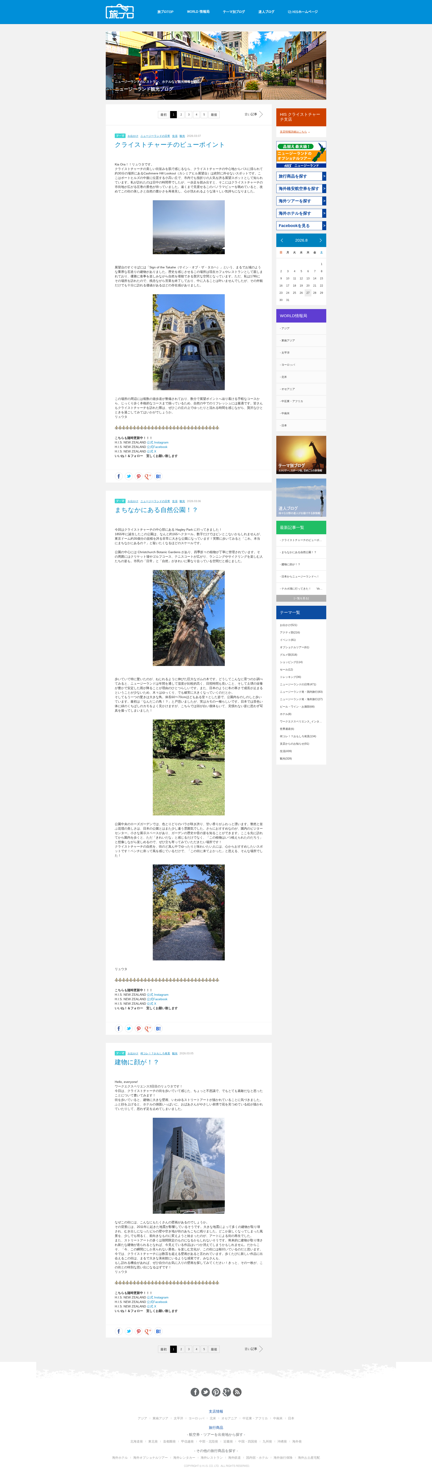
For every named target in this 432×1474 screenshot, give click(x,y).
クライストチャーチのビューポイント (170, 144)
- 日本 (283, 425)
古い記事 (251, 114)
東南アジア (160, 1418)
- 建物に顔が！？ (290, 564)
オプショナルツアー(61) (294, 647)
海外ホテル (120, 1457)
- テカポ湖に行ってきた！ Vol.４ (302, 588)
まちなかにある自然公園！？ (156, 509)
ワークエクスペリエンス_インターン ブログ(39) (303, 721)
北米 (213, 1418)
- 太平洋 (285, 352)
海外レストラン (212, 1457)
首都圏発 (169, 1441)
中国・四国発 (247, 1441)
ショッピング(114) (291, 662)
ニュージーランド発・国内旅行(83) (301, 691)
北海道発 (136, 1441)
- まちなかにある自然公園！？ (298, 552)
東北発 (153, 1441)
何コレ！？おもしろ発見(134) (298, 736)
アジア (142, 1418)
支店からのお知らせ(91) (294, 743)
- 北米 (283, 377)
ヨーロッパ (196, 1418)
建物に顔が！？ (137, 1062)
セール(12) (286, 669)
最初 (163, 114)
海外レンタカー (184, 1457)
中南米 (278, 1418)
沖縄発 (282, 1441)
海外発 (297, 1441)
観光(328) (286, 758)
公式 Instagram (158, 442)
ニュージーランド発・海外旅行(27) (301, 699)
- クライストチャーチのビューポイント (303, 540)
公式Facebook (157, 447)
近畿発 (228, 1441)
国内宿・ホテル (257, 1457)
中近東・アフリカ (255, 1418)
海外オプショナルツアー (150, 1457)
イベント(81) (288, 639)
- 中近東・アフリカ (291, 401)
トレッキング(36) (290, 677)
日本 (291, 1418)
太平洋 (178, 1418)
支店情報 (216, 1411)
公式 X (151, 451)
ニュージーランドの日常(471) (298, 684)
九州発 (267, 1441)
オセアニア (229, 1418)
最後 (214, 114)
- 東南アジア (287, 340)
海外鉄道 (234, 1457)
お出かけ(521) (288, 625)
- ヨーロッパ (287, 364)
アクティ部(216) (290, 632)
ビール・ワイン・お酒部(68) (297, 706)
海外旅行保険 (283, 1457)
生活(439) (286, 751)
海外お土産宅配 (309, 1457)
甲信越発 (187, 1441)
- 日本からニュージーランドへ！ (299, 576)
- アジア (285, 328)
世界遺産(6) (287, 728)
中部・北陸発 (208, 1441)
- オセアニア (287, 389)
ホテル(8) (285, 714)
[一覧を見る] (301, 598)
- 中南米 (285, 413)
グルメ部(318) (288, 654)
